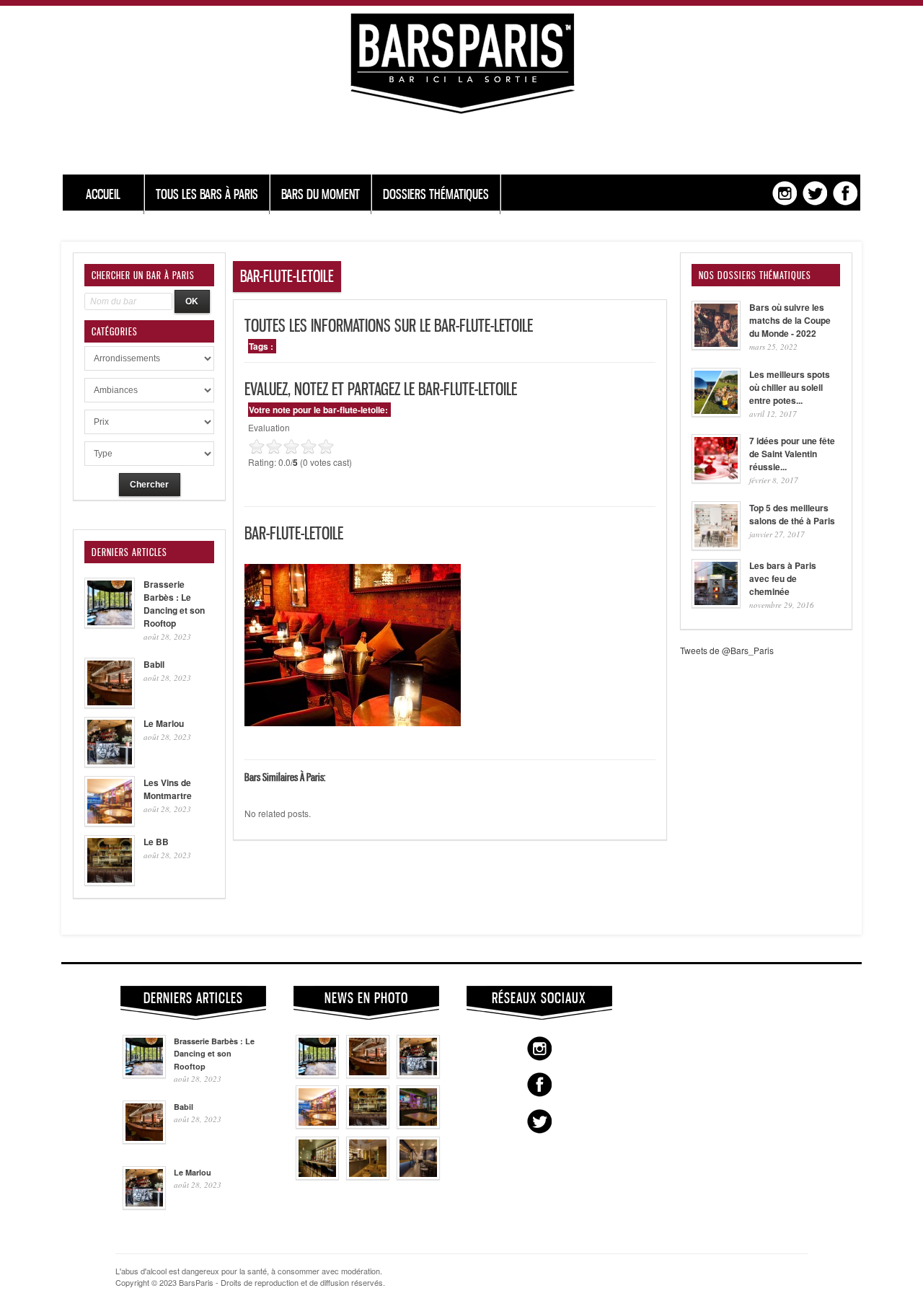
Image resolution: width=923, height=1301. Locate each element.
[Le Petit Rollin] (367, 1176)
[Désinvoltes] (418, 1176)
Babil (153, 664)
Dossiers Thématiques (436, 194)
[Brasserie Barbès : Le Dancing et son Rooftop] (317, 1074)
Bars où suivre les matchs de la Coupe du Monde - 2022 (790, 320)
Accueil (103, 194)
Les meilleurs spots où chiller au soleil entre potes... (789, 387)
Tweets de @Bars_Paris (727, 650)
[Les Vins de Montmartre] (317, 1125)
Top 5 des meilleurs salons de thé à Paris (792, 514)
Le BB (156, 841)
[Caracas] (418, 1125)
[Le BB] (367, 1125)
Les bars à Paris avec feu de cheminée (782, 578)
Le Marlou (163, 723)
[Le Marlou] (418, 1074)
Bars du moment (320, 194)
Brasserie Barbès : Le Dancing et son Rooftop (174, 604)
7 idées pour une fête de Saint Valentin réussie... (792, 453)
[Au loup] (317, 1176)
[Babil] (367, 1074)
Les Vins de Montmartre (167, 789)
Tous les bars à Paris (207, 194)
